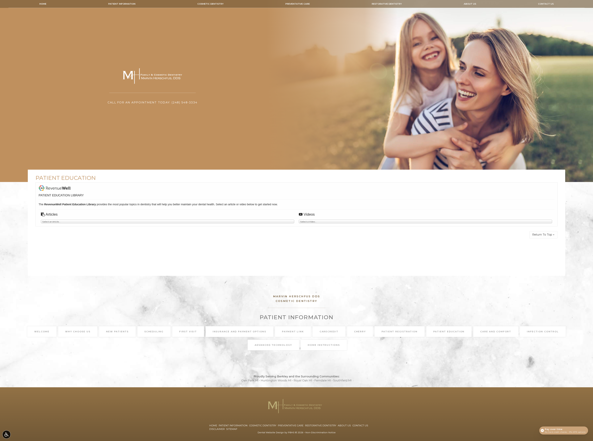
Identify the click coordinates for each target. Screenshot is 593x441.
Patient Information (121, 4)
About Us (470, 4)
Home (42, 4)
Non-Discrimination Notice (320, 432)
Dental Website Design (271, 432)
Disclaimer (217, 429)
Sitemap (231, 429)
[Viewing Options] (6, 434)
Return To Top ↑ (543, 234)
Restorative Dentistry (387, 4)
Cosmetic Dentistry (210, 4)
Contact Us (546, 4)
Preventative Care (297, 4)
